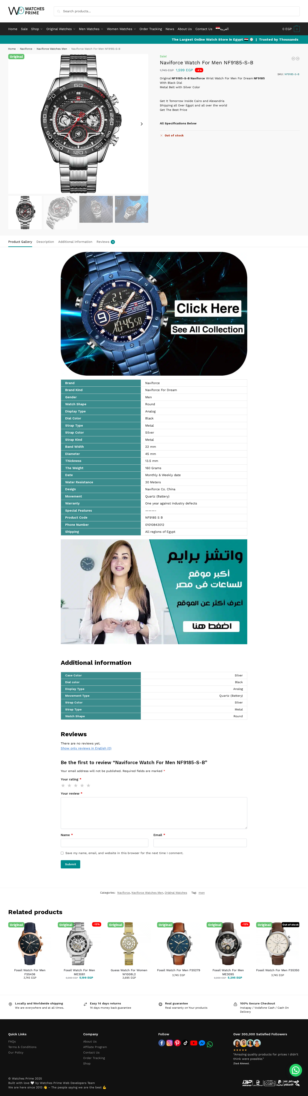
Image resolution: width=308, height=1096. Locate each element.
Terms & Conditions (22, 1047)
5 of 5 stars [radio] (88, 785)
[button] (291, 29)
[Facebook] (161, 1043)
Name (67, 835)
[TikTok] (185, 1043)
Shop (87, 1063)
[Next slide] (141, 123)
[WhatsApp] (209, 1044)
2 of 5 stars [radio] (69, 785)
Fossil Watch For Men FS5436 (30, 972)
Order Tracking (94, 1058)
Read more (277, 983)
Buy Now (41, 984)
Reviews (105, 242)
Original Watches (176, 892)
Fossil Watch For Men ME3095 (228, 972)
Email (159, 835)
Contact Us (91, 1052)
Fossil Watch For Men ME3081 (79, 972)
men (202, 892)
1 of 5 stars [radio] (63, 785)
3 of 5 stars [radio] (76, 785)
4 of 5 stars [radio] (82, 785)
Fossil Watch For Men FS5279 (178, 970)
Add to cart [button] (20, 984)
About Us (90, 1041)
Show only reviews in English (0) (86, 748)
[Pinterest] (177, 1043)
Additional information (75, 242)
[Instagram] (169, 1043)
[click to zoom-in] (78, 124)
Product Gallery (20, 242)
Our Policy (15, 1052)
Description (45, 242)
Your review (72, 793)
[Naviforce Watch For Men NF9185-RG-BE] (293, 58)
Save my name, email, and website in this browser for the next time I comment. (124, 853)
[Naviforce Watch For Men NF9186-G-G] (298, 58)
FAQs (12, 1041)
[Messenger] (202, 1043)
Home (12, 48)
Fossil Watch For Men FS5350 (277, 970)
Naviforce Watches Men (52, 48)
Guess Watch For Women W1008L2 (129, 972)
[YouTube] (194, 1043)
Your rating (71, 779)
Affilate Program (95, 1047)
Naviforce (26, 48)
